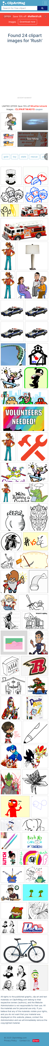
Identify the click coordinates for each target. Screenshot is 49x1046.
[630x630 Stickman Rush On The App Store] (36, 379)
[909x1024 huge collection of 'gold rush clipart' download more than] (9, 604)
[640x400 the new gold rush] (33, 604)
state (23, 156)
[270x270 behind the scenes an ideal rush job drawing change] (35, 733)
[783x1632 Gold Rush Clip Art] (8, 447)
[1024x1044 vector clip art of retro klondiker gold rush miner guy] (10, 622)
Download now (27, 21)
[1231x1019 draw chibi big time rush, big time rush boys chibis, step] (35, 177)
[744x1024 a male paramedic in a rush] (38, 644)
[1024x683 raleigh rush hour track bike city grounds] (24, 950)
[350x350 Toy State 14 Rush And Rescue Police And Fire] (12, 311)
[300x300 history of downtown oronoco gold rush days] (11, 542)
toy (14, 156)
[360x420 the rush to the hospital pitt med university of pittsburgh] (10, 667)
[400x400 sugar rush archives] (9, 859)
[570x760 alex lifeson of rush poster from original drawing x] (10, 709)
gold (6, 156)
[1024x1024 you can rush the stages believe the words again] (8, 928)
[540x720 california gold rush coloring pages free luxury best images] (38, 582)
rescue (34, 156)
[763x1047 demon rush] (11, 783)
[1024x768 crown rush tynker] (35, 893)
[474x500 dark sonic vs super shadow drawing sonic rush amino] (36, 757)
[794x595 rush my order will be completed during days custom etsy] (35, 842)
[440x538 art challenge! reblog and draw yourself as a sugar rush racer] (11, 733)
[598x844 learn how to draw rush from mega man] (39, 807)
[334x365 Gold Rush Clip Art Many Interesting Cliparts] (12, 379)
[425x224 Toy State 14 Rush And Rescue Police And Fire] (24, 230)
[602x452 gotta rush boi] (14, 912)
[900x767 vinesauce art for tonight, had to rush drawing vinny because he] (37, 875)
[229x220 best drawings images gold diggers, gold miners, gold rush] (37, 687)
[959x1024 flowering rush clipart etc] (35, 783)
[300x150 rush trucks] (33, 928)
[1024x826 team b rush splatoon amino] (12, 875)
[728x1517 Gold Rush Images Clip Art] (8, 286)
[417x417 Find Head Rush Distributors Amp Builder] (32, 447)
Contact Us (24, 1040)
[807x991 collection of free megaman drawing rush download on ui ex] (11, 758)
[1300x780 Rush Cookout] (30, 494)
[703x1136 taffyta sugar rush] (39, 979)
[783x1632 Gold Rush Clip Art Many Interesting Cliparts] (8, 257)
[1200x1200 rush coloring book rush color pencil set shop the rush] (11, 177)
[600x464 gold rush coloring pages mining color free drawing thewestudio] (35, 622)
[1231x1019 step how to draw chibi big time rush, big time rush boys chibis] (36, 195)
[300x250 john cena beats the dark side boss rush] (35, 542)
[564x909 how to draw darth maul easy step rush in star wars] (39, 518)
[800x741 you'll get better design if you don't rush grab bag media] (11, 893)
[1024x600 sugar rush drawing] (33, 859)
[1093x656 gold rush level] (32, 561)
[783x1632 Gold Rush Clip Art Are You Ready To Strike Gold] (6, 493)
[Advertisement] (24, 71)
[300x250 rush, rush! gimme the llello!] (10, 211)
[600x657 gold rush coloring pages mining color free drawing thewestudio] (14, 518)
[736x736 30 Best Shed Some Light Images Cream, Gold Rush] (32, 257)
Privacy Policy (10, 1040)
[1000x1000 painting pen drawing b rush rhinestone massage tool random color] (10, 842)
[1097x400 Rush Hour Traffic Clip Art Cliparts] (24, 398)
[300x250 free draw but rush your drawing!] (15, 808)
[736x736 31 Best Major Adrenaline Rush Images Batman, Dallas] (13, 355)
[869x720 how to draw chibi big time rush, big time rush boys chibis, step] (12, 195)
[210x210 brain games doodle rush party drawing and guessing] (35, 709)
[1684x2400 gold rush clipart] (7, 561)
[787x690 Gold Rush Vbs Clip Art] (13, 473)
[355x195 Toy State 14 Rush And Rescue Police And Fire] (34, 211)
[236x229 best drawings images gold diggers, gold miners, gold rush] (14, 583)
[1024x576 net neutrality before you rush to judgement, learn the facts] (35, 826)
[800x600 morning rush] (10, 826)
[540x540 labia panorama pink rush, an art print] (14, 644)
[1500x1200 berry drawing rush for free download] (13, 687)
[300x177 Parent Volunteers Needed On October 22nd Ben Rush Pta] (24, 419)
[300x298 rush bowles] (38, 911)
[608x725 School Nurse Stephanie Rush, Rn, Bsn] (37, 355)
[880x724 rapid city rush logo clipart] (34, 667)
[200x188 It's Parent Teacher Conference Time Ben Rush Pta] (32, 286)
